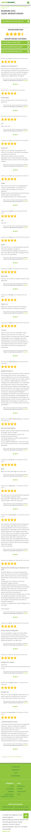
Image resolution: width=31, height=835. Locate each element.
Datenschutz (21, 791)
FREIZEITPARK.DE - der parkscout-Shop (16, 807)
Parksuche (10, 789)
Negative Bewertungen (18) (12, 51)
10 (20, 757)
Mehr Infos (6, 831)
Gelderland (25, 6)
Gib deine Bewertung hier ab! (12, 21)
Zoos (15, 773)
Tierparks (7, 6)
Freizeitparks (15, 767)
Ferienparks (15, 770)
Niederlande (18, 6)
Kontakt (20, 789)
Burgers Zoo (4, 8)
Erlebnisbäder (15, 776)
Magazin (11, 791)
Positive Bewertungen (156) (12, 47)
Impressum (21, 786)
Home (2, 6)
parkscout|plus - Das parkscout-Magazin (15, 810)
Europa (12, 6)
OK (26, 815)
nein (27, 80)
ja (24, 80)
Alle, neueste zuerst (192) (11, 42)
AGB (18, 794)
